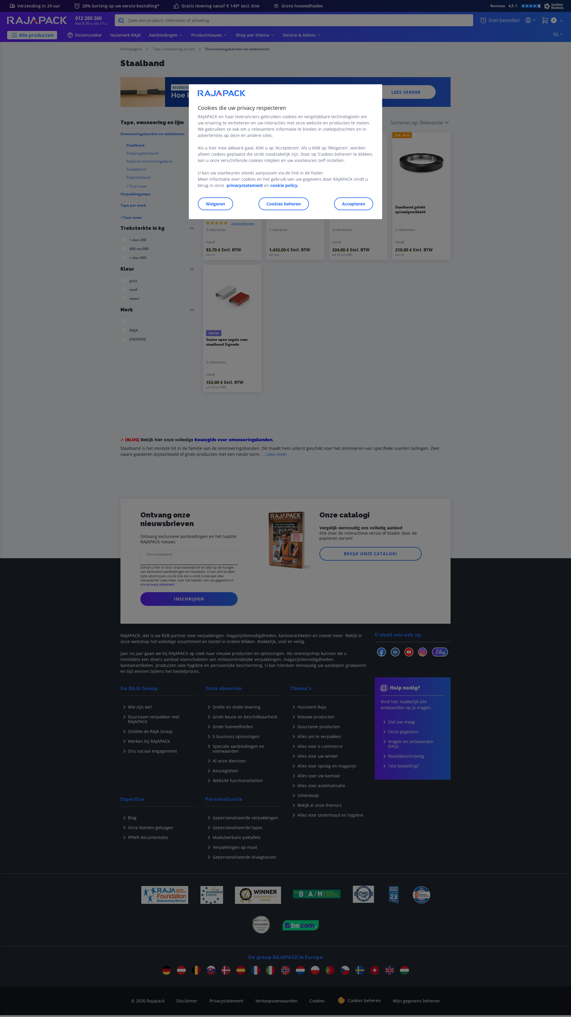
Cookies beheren (283, 204)
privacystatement (245, 185)
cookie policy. (284, 185)
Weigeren (215, 204)
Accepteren (353, 204)
